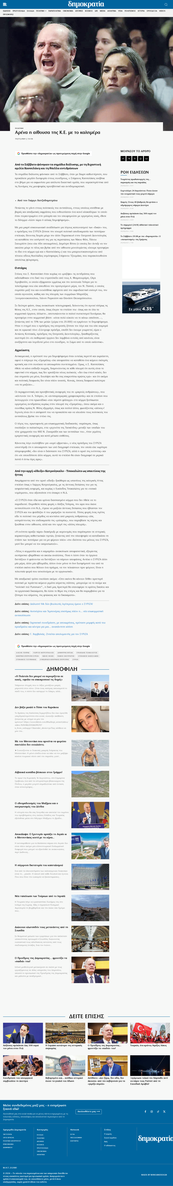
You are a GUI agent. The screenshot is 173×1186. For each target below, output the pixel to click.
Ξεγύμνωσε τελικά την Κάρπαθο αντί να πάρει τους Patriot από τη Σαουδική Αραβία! (149, 1081)
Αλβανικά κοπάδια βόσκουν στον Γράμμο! (38, 772)
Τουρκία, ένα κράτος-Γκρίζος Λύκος (148, 1046)
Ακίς (106, 1142)
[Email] (146, 158)
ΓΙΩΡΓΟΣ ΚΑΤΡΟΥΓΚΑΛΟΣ (43, 653)
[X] (128, 158)
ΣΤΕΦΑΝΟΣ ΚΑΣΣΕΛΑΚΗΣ (88, 656)
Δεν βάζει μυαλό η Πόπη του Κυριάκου (37, 707)
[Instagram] (151, 1111)
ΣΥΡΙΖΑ (75, 659)
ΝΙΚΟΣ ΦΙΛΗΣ (48, 656)
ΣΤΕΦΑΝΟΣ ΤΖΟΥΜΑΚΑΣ (26, 659)
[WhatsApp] (140, 158)
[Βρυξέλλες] (90, 877)
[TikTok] (158, 1111)
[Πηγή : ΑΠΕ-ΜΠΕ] (23, 1065)
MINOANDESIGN (159, 1175)
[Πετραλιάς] (23, 1033)
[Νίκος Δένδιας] (90, 815)
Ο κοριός (108, 1134)
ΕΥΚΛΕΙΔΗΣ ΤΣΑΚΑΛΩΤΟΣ (87, 653)
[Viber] (134, 158)
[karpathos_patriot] (150, 1065)
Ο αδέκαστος (109, 1146)
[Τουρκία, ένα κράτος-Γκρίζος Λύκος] (150, 1033)
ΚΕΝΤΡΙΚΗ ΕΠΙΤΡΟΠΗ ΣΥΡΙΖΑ (27, 656)
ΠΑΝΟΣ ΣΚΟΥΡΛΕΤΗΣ (65, 656)
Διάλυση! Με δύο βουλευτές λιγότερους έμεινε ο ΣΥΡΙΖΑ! (61, 604)
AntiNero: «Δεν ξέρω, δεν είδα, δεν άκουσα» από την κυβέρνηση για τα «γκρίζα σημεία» (106, 1081)
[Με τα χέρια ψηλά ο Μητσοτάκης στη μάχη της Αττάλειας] (90, 846)
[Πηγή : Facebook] (90, 719)
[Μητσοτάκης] (90, 753)
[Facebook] (123, 158)
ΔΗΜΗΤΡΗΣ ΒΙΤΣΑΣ (65, 653)
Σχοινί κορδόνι (110, 1138)
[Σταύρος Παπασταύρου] (108, 1065)
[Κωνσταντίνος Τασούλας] (90, 970)
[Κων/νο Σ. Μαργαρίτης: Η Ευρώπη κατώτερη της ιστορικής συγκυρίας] (65, 1033)
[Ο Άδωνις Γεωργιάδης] (65, 1065)
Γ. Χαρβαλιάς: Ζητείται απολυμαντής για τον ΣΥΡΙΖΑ (59, 634)
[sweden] (90, 939)
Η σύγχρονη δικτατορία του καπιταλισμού (39, 865)
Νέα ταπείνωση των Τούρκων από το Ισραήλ (40, 896)
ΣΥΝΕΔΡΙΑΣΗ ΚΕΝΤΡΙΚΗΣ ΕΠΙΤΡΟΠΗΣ (54, 659)
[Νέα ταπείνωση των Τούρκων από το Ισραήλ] (90, 908)
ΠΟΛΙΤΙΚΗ (19, 128)
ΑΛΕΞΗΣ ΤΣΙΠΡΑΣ (23, 653)
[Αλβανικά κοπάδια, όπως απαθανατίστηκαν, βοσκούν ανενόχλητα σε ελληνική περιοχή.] (90, 784)
